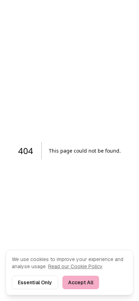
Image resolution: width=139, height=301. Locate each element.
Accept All (80, 282)
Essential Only (35, 282)
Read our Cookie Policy (75, 266)
